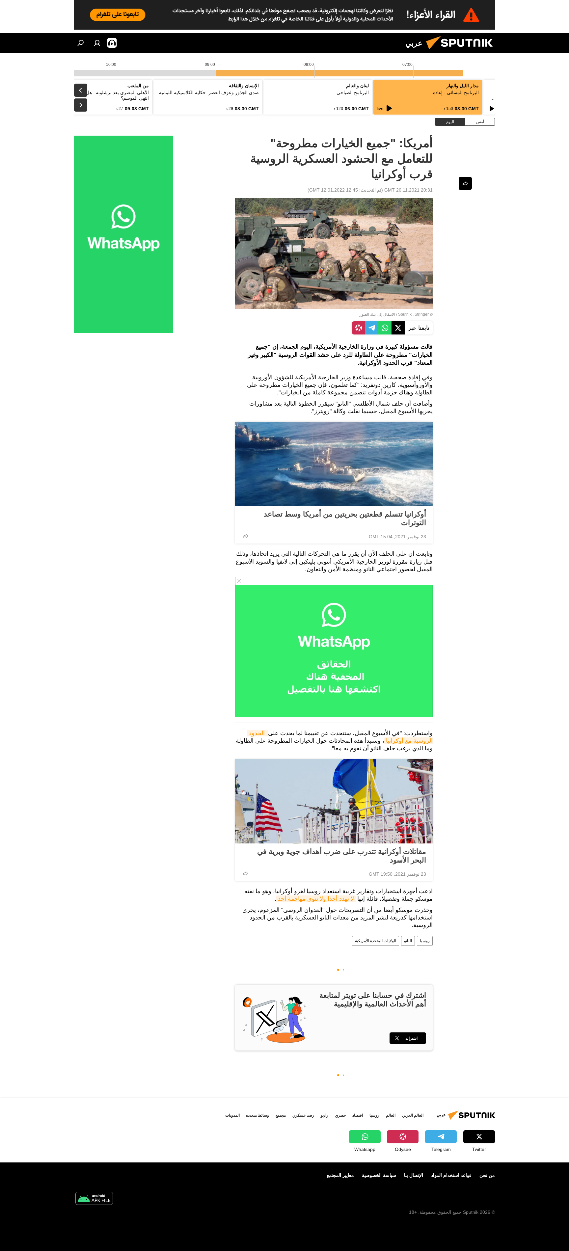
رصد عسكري (303, 1115)
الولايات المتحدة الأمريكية (375, 941)
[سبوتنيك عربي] (461, 51)
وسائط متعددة (257, 1115)
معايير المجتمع (340, 1175)
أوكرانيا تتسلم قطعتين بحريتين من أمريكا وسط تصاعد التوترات (345, 518)
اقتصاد (357, 1115)
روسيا (425, 941)
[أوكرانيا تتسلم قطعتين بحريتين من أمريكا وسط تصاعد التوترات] (334, 464)
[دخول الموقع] (97, 42)
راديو (324, 1115)
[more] (245, 536)
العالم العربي (412, 1115)
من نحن (487, 1175)
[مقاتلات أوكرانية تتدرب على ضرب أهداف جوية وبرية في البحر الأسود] (334, 801)
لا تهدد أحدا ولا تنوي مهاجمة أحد (316, 898)
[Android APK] (94, 1199)
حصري (340, 1115)
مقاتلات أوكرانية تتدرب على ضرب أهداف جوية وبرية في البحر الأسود (341, 855)
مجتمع (281, 1115)
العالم (390, 1115)
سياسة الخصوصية (379, 1175)
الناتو (408, 941)
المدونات (232, 1115)
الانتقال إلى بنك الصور (377, 314)
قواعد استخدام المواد (451, 1175)
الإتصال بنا (413, 1175)
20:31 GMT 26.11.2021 (408, 190)
